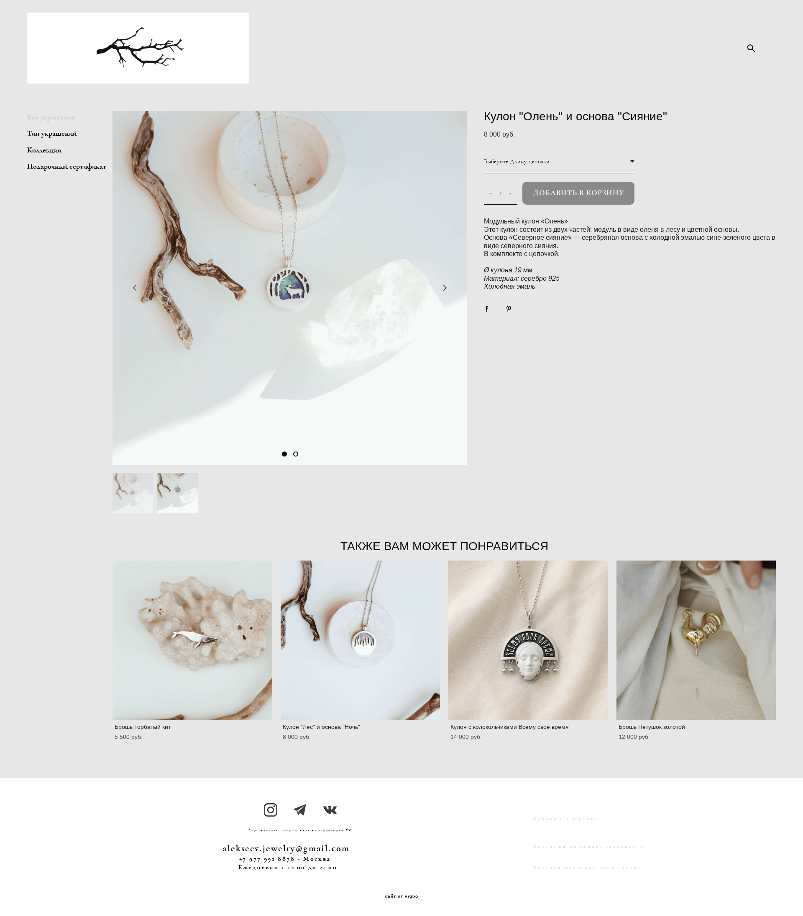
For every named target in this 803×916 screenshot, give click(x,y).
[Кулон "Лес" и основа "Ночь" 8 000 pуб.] (360, 640)
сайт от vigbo (401, 896)
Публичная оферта (565, 818)
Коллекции (44, 150)
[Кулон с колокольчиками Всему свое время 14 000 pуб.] (528, 640)
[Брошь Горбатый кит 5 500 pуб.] (192, 640)
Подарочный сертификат (66, 166)
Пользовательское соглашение (587, 867)
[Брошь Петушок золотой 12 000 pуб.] (696, 640)
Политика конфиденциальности (588, 846)
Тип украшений (52, 133)
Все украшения (51, 117)
